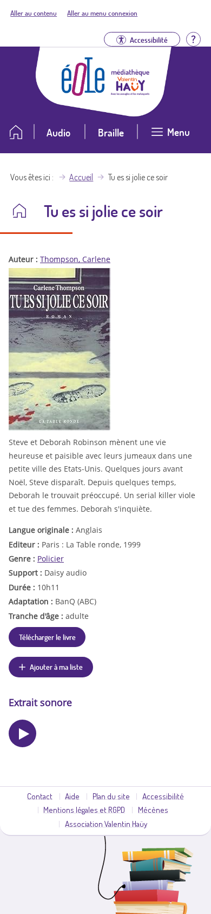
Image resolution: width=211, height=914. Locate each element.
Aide (72, 796)
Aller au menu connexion (102, 13)
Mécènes (153, 809)
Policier (50, 558)
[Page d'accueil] (83, 92)
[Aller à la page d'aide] (193, 38)
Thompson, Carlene (75, 259)
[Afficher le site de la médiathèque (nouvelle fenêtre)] (130, 92)
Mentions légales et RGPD (84, 809)
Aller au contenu (33, 13)
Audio (58, 132)
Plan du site (111, 796)
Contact (39, 796)
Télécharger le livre (47, 637)
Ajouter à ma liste (56, 666)
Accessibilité (163, 796)
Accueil (81, 177)
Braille (111, 132)
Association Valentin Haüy (106, 823)
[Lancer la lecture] (22, 733)
